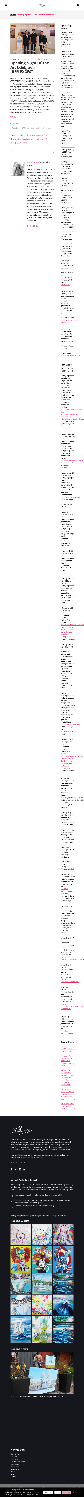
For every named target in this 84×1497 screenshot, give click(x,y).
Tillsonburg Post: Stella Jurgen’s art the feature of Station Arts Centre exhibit (67, 1061)
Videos (12, 1472)
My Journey (14, 1459)
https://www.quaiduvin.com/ (70, 497)
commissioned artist (35, 135)
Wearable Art (15, 1469)
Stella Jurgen (41, 59)
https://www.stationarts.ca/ (70, 355)
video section (28, 1158)
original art (15, 139)
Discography (14, 1464)
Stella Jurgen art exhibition (20, 143)
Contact (13, 1477)
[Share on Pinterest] (45, 128)
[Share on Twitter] (25, 128)
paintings (22, 139)
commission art (22, 135)
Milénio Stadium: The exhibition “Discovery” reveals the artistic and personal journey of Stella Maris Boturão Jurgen (67, 1077)
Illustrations (14, 1467)
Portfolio (13, 1456)
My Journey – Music (18, 1462)
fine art (46, 135)
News (12, 1474)
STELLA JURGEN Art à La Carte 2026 (68, 1050)
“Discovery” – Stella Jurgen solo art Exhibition (67, 1106)
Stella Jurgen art (41, 139)
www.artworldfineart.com (70, 982)
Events (13, 15)
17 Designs (53, 1216)
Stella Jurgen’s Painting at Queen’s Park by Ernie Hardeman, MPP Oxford (67, 1094)
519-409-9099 (65, 285)
